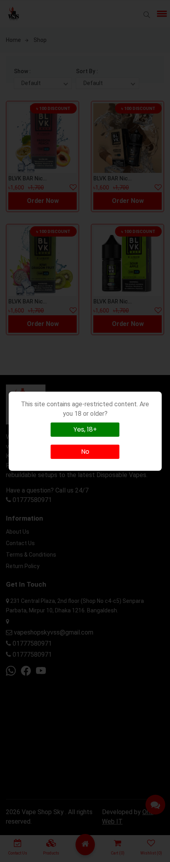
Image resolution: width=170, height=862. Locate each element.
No (85, 451)
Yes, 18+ (85, 429)
